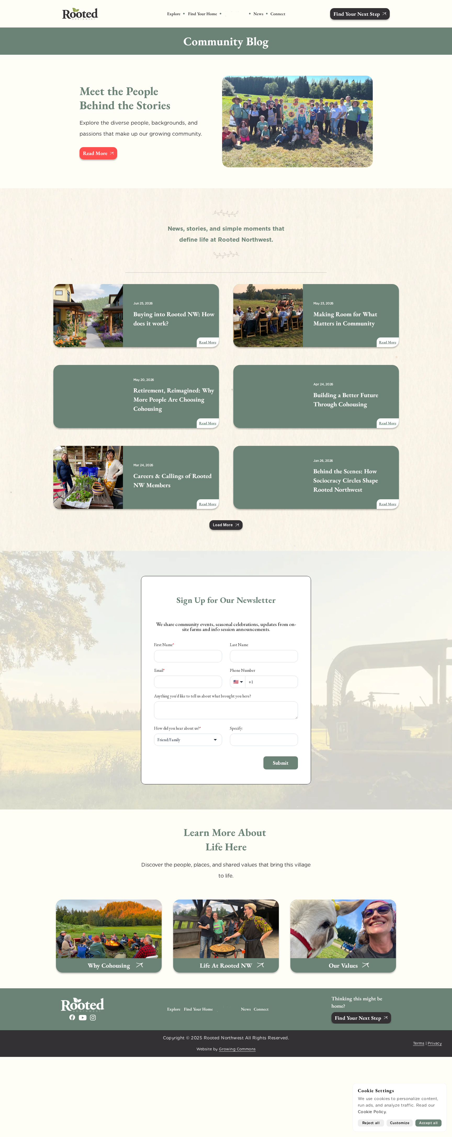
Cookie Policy (372, 1112)
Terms (418, 1043)
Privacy (435, 1043)
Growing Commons (237, 1049)
